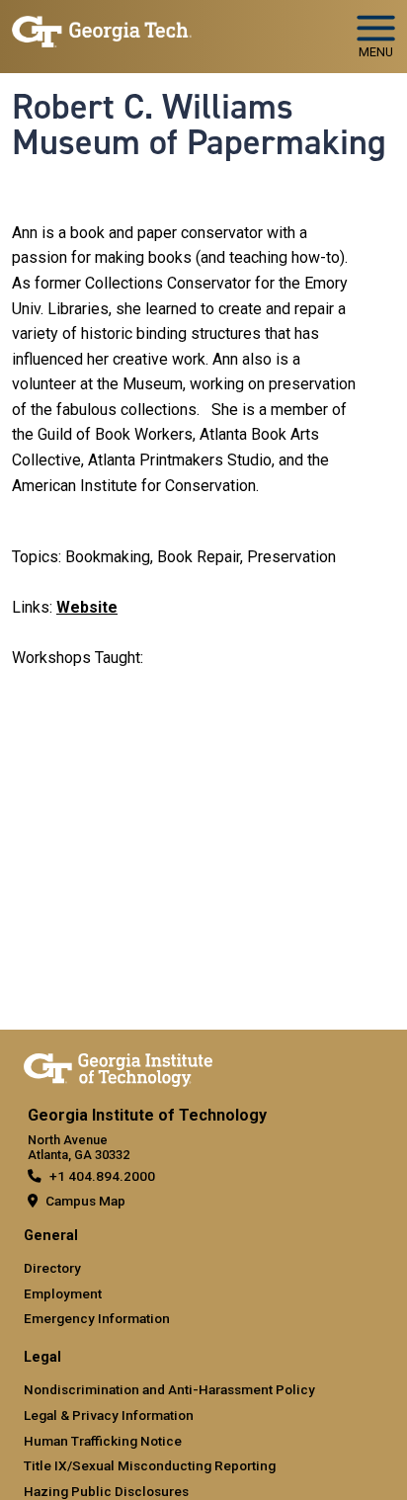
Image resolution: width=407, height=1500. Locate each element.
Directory (52, 1268)
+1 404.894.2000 (102, 1176)
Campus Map (85, 1200)
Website (87, 607)
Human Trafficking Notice (103, 1441)
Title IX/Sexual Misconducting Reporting (150, 1465)
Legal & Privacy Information (109, 1415)
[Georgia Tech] (118, 1066)
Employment (63, 1293)
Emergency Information (97, 1318)
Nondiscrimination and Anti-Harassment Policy (169, 1389)
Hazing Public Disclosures (106, 1491)
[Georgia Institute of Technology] (102, 28)
